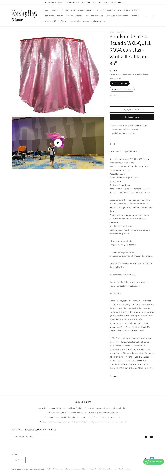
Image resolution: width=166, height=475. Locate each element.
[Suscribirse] (55, 437)
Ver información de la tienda (124, 133)
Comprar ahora (132, 117)
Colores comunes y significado (57, 417)
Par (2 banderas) (119, 83)
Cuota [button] (115, 376)
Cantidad (113, 95)
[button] (147, 16)
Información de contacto (121, 469)
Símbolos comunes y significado (85, 417)
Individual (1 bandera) (122, 89)
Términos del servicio (89, 469)
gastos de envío (118, 74)
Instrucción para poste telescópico (103, 412)
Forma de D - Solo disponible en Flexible (65, 408)
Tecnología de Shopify (37, 469)
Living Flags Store (23, 469)
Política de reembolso (54, 469)
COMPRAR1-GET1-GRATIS (56, 412)
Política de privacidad (80, 422)
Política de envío (105, 469)
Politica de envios (119, 422)
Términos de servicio (100, 422)
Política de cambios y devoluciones (54, 422)
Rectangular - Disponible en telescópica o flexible (106, 408)
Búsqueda (41, 408)
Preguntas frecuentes (111, 417)
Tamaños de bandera (77, 412)
